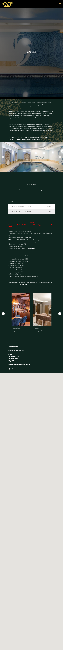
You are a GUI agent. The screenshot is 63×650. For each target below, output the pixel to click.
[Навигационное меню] (60, 4)
